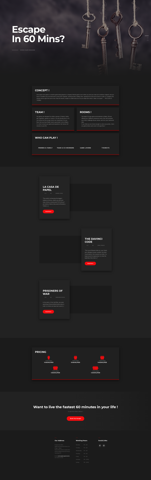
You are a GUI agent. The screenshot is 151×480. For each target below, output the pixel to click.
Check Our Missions (27, 50)
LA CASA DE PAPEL (51, 188)
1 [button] (146, 36)
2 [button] (146, 38)
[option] (75, 38)
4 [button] (146, 41)
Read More (48, 211)
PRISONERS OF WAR (53, 292)
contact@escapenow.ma (64, 456)
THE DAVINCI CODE (93, 240)
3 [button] (146, 39)
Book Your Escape (75, 418)
